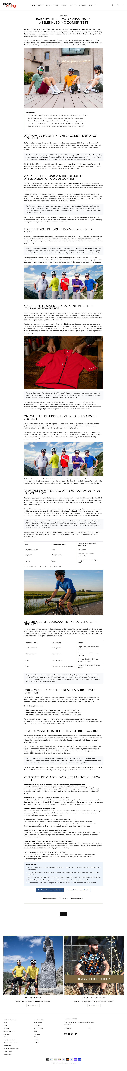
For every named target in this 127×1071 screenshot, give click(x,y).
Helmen (73, 5)
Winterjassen (38, 1022)
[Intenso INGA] (33, 965)
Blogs (65, 15)
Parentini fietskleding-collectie (71, 768)
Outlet (92, 5)
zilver (40, 428)
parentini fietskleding (94, 32)
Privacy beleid (7, 1051)
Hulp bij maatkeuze (9, 1040)
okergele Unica (31, 432)
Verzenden (6, 1028)
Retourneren (7, 1045)
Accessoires (37, 1034)
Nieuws (5, 1037)
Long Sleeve (37, 1025)
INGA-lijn (58, 770)
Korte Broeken (38, 1028)
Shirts (64, 5)
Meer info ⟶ (33, 1005)
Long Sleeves (37, 5)
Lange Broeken (38, 1020)
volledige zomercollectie (77, 856)
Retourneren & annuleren (10, 1048)
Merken (36, 1043)
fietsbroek (27, 753)
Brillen (83, 5)
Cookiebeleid (7, 1054)
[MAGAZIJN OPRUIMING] (94, 965)
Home (61, 15)
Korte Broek (52, 5)
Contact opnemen (9, 1031)
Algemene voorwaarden (10, 1043)
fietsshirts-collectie (53, 751)
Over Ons (6, 1034)
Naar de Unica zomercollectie (78, 890)
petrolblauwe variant (92, 432)
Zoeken (5, 1025)
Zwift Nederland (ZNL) (10, 1020)
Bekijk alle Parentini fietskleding (50, 890)
